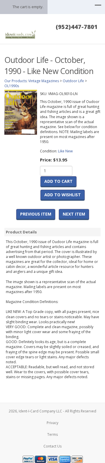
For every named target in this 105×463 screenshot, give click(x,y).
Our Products (15, 80)
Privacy (52, 422)
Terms (52, 434)
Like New (65, 151)
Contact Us (52, 446)
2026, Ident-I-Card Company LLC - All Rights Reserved (52, 411)
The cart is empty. (28, 6)
